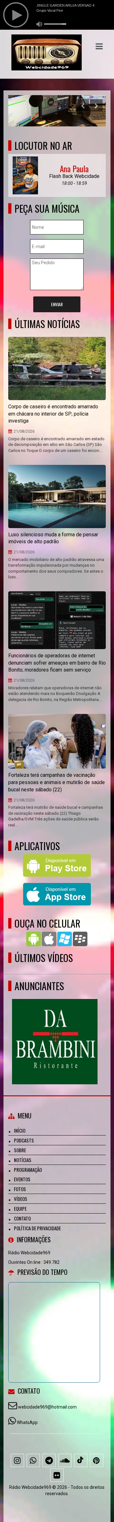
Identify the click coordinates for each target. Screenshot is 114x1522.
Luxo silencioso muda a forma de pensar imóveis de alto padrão (53, 538)
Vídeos (20, 1198)
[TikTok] (80, 1460)
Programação (28, 1169)
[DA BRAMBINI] (54, 1030)
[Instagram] (17, 1460)
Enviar (57, 304)
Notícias (22, 1159)
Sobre (20, 1150)
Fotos (20, 1188)
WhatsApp (27, 1422)
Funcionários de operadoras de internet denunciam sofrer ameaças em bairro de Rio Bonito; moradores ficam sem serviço (57, 663)
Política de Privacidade (37, 1228)
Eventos (22, 1179)
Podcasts (24, 1140)
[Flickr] (57, 1475)
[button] (99, 46)
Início (19, 1130)
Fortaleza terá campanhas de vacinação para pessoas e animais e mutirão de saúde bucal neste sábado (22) (56, 782)
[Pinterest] (96, 1460)
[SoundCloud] (65, 1460)
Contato (22, 1218)
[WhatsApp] (33, 1460)
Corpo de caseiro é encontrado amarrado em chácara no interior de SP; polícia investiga (53, 414)
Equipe (20, 1208)
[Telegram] (49, 1460)
